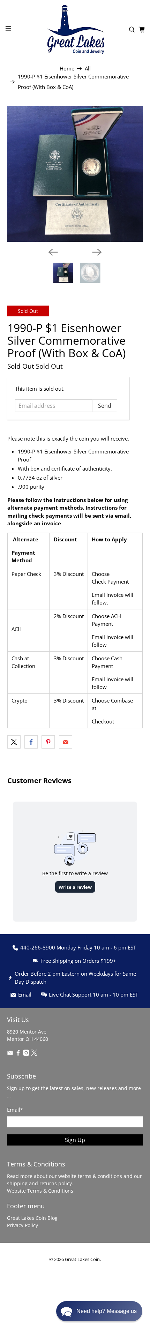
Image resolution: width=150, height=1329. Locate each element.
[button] (99, 1311)
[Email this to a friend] (65, 742)
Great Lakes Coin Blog (32, 1218)
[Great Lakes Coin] (75, 29)
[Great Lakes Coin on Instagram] (26, 1054)
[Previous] (53, 252)
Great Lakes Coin (82, 1259)
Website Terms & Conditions (40, 1190)
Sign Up (75, 1140)
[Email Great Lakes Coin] (10, 1054)
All (88, 68)
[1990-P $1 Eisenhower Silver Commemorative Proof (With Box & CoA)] (75, 174)
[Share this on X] (14, 742)
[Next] (97, 252)
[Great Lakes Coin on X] (34, 1054)
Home (67, 68)
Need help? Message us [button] (106, 1311)
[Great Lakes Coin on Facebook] (18, 1054)
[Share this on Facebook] (31, 742)
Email (15, 1109)
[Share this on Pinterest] (48, 742)
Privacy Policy (22, 1225)
